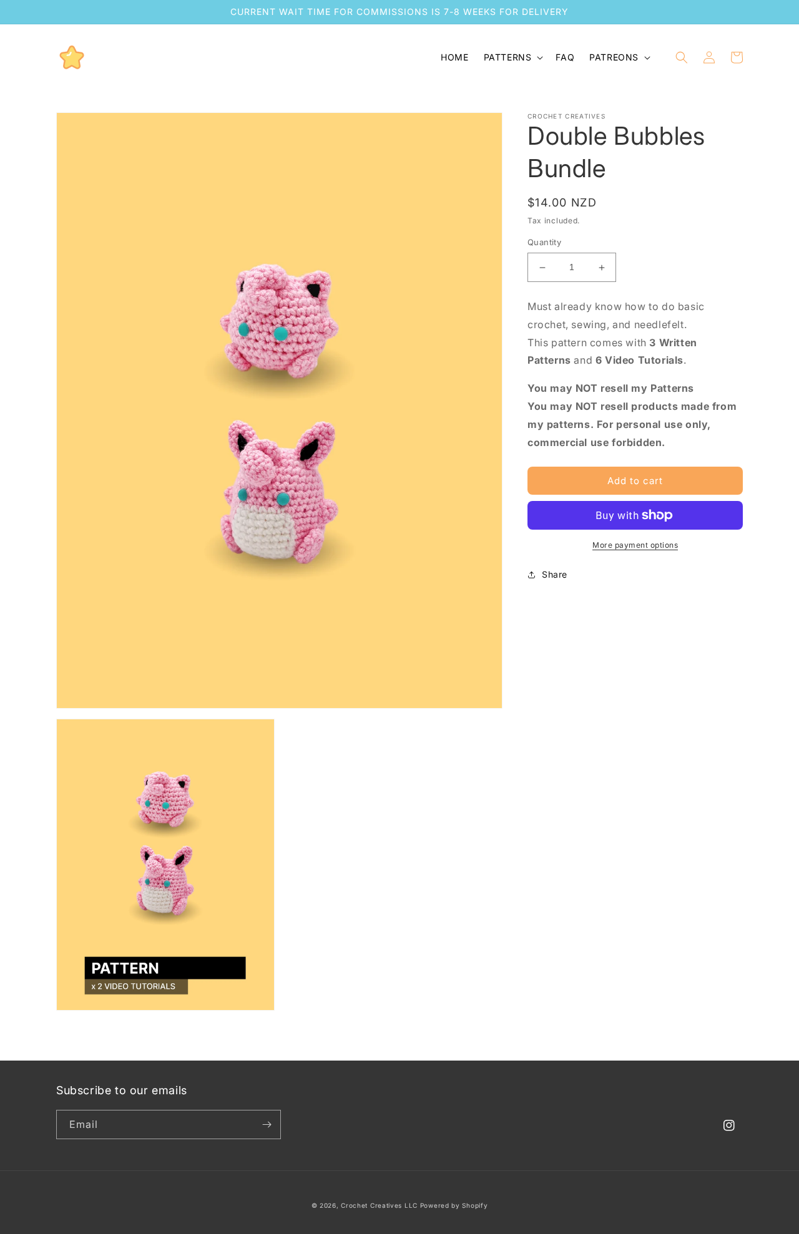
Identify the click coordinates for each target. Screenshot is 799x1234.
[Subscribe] (266, 1124)
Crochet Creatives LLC (379, 1205)
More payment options (635, 545)
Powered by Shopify (454, 1205)
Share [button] (554, 574)
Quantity (544, 243)
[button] (512, 57)
